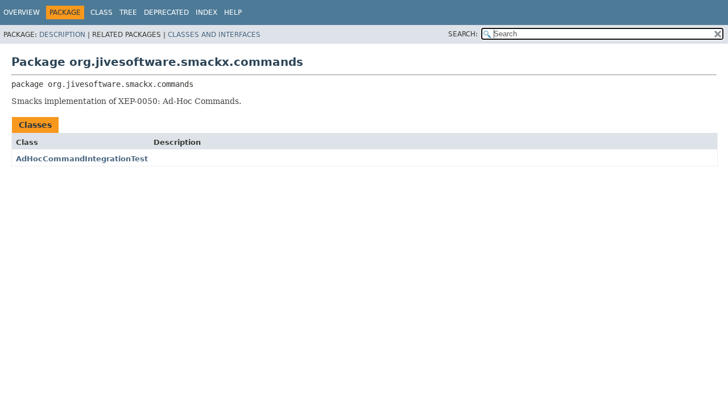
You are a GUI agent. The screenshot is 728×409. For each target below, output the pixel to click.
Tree (128, 12)
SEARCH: (463, 34)
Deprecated (166, 12)
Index (206, 12)
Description (62, 35)
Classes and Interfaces (214, 35)
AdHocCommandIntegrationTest (82, 159)
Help (233, 12)
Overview (21, 12)
